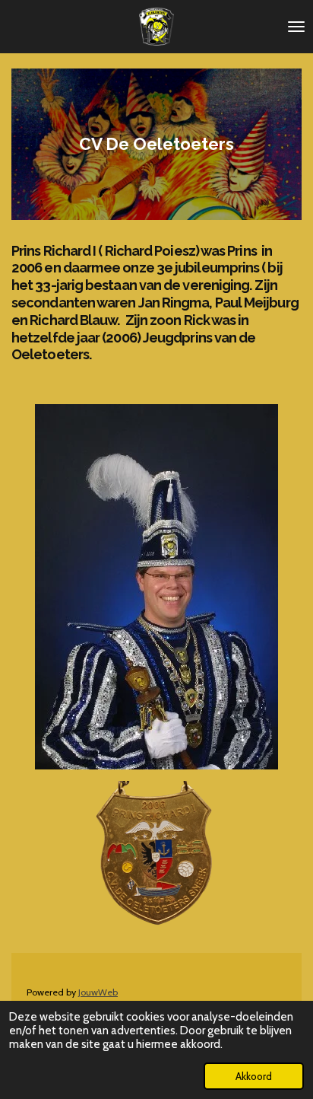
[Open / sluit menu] (296, 26)
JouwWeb (98, 992)
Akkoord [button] (254, 1076)
